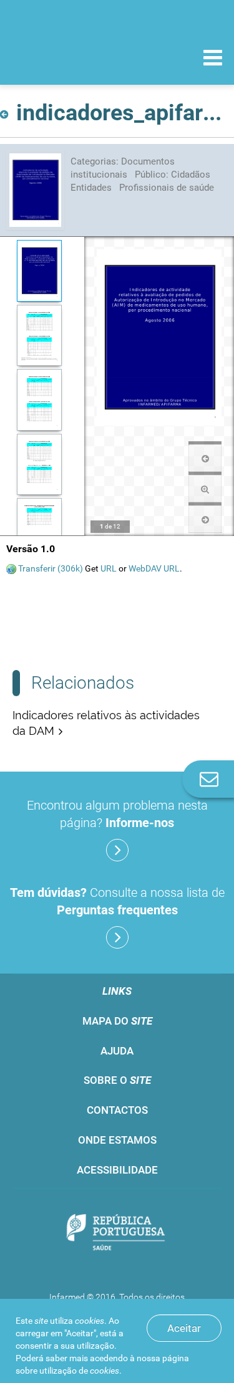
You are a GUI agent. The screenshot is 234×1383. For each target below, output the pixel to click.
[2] (39, 335)
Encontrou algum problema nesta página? (117, 814)
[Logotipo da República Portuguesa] (117, 1233)
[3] (39, 400)
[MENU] (212, 59)
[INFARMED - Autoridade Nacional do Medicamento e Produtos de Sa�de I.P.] (74, 57)
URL (108, 568)
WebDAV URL (154, 568)
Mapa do (117, 1021)
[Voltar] (6, 110)
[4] (39, 464)
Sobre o (117, 1080)
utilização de (79, 1371)
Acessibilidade (117, 1170)
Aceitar (184, 1328)
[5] (39, 529)
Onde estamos (117, 1140)
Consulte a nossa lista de (117, 901)
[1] (39, 271)
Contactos (117, 1110)
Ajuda (117, 1051)
